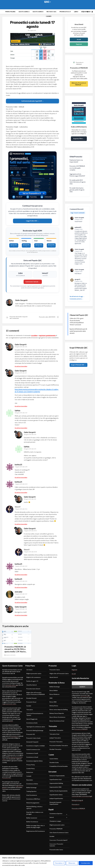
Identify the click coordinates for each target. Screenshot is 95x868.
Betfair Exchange (31, 787)
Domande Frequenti (32, 742)
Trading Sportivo (31, 791)
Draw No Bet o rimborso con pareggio (34, 813)
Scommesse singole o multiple (35, 746)
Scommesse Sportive (56, 813)
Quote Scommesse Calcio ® (47, 2)
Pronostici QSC (6, 778)
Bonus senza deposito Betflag (59, 709)
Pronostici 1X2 (30, 734)
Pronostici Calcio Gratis (33, 738)
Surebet (28, 706)
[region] (47, 861)
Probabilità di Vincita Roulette (59, 766)
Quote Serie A (24, 12)
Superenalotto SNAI (55, 787)
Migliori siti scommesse (33, 677)
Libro (76, 12)
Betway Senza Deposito (57, 713)
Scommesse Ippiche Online (34, 761)
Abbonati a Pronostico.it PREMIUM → (79, 84)
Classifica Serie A (31, 685)
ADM (11, 721)
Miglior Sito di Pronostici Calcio (59, 673)
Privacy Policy (30, 765)
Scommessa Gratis (32, 723)
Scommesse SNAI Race (33, 799)
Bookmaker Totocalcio (56, 730)
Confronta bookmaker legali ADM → (32, 101)
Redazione (29, 772)
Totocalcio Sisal (54, 734)
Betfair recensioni (31, 818)
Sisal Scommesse (31, 795)
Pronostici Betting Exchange (34, 730)
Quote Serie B (38, 12)
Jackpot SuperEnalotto (56, 798)
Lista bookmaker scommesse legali (82, 796)
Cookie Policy (30, 768)
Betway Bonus (54, 706)
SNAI (51, 698)
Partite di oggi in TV (32, 681)
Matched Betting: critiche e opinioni (34, 807)
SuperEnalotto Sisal (56, 779)
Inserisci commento (10, 655)
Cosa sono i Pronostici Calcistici (56, 845)
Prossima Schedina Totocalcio (59, 745)
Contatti (28, 776)
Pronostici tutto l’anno (56, 849)
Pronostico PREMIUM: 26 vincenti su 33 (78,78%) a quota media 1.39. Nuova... (15, 649)
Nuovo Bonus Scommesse (57, 717)
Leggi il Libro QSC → (32, 221)
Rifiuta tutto (72, 863)
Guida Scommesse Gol (33, 749)
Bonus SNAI (53, 702)
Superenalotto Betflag (56, 783)
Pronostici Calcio (55, 670)
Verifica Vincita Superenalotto (59, 791)
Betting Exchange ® (77, 800)
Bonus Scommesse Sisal (57, 721)
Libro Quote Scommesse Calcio (59, 832)
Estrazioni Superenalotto (57, 776)
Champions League (55, 821)
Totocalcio (29, 709)
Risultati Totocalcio (55, 749)
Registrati (79, 44)
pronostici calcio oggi (12, 685)
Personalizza (58, 863)
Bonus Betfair (54, 690)
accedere (34, 335)
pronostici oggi (85, 695)
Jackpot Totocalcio (55, 738)
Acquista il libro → (78, 138)
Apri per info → (13, 245)
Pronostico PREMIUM (56, 829)
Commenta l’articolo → (32, 282)
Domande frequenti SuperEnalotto (55, 803)
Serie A (52, 817)
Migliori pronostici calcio (33, 673)
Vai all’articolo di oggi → (77, 296)
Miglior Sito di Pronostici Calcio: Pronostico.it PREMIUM (35, 693)
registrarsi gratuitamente (47, 335)
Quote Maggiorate (31, 719)
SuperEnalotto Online (56, 795)
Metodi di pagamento (32, 803)
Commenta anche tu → (76, 299)
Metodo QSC (51, 12)
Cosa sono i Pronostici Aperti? (59, 840)
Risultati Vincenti (31, 698)
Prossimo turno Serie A (33, 689)
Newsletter (29, 780)
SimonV (18, 507)
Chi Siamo (29, 670)
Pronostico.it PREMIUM (80, 729)
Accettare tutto (85, 863)
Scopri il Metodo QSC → (78, 365)
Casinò (48, 16)
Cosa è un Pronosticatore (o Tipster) (34, 714)
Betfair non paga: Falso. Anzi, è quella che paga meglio (35, 826)
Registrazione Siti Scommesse (35, 831)
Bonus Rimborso (54, 694)
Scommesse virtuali (32, 757)
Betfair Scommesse (32, 822)
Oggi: (77, 213)
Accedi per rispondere (21, 366)
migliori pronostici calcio (9, 704)
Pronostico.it (65, 12)
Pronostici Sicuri (31, 702)
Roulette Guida (54, 762)
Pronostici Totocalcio (56, 742)
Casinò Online (54, 759)
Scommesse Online (32, 784)
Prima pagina (10, 12)
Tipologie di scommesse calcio (35, 727)
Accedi (79, 39)
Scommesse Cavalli (32, 753)
